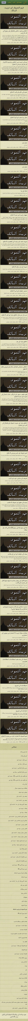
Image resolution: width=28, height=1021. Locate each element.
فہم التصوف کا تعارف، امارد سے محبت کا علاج (14, 736)
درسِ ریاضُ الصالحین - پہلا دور (20, 772)
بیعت (26, 966)
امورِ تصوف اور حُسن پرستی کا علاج (17, 453)
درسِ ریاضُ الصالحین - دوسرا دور (19, 768)
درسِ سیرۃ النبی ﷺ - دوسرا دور (19, 865)
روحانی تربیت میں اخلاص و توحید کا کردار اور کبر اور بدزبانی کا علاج (15, 63)
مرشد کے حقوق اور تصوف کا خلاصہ (17, 502)
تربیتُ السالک (24, 877)
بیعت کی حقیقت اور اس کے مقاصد (17, 554)
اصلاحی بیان (24, 962)
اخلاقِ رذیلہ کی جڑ (22, 341)
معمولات (25, 897)
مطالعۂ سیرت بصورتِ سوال (21, 788)
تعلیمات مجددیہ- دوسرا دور (20, 954)
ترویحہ (25, 994)
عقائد (26, 917)
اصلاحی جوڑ (24, 893)
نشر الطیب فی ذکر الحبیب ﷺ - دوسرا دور (17, 776)
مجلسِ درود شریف (23, 792)
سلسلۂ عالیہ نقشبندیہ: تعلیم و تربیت (19, 934)
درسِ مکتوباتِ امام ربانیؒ (21, 861)
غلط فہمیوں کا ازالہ (22, 938)
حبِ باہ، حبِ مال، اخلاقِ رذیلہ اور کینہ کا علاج (14, 315)
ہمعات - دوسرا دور (23, 808)
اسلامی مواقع (24, 986)
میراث (25, 982)
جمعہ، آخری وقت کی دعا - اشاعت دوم (18, 881)
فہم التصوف (24, 950)
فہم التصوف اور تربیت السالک (20, 909)
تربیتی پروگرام (23, 889)
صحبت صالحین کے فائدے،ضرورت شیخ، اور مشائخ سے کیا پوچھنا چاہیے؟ (15, 608)
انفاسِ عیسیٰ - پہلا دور (22, 829)
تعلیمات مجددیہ (23, 930)
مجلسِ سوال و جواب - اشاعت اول (19, 833)
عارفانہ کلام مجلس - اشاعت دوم (19, 853)
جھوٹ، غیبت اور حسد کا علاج (18, 215)
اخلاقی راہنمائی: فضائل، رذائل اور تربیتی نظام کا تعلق (14, 368)
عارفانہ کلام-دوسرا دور (22, 998)
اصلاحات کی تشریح (21, 711)
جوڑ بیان (24, 143)
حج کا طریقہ (24, 905)
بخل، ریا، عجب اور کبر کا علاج (18, 117)
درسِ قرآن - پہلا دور (22, 764)
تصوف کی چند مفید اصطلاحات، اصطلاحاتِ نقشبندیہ (15, 660)
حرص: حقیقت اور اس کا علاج (18, 291)
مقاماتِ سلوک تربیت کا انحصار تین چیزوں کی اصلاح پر (14, 634)
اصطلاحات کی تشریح (21, 685)
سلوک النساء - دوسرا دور (21, 926)
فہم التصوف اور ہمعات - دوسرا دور (19, 946)
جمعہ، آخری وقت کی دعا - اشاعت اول (18, 804)
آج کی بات (24, 784)
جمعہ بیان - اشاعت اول (21, 796)
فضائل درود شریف (23, 978)
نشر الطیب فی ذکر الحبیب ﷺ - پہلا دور (18, 780)
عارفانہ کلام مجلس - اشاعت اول (19, 1008)
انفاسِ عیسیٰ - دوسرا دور (21, 825)
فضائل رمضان (24, 990)
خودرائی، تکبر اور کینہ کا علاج (18, 92)
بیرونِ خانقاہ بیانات (23, 958)
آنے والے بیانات (24, 756)
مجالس (9, 2)
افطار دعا (25, 942)
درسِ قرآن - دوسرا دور (22, 760)
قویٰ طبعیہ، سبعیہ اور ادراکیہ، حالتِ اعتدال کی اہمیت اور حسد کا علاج (14, 395)
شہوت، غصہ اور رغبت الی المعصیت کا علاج (15, 241)
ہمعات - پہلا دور (23, 812)
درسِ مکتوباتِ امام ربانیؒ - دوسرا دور (19, 857)
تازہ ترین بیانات (23, 752)
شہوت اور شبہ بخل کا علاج (19, 267)
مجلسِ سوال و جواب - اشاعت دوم (19, 837)
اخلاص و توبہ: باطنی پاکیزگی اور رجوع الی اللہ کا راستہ (15, 32)
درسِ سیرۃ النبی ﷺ (22, 869)
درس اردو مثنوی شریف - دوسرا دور (19, 841)
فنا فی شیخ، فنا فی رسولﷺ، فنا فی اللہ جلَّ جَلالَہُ (15, 529)
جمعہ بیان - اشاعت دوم (21, 800)
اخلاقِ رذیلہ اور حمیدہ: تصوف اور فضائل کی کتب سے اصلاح (14, 424)
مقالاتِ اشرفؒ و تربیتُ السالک (20, 873)
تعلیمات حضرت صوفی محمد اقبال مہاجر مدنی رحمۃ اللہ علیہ (14, 1003)
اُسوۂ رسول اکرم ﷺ (22, 913)
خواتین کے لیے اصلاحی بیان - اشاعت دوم (17, 821)
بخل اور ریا (24, 191)
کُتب (14, 2)
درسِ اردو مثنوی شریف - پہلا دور (19, 845)
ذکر (26, 970)
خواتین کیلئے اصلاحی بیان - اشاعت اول (18, 817)
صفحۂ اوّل (19, 2)
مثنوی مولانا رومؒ (23, 849)
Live (3, 2)
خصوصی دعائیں (23, 974)
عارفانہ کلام (24, 901)
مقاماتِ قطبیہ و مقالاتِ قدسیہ (20, 922)
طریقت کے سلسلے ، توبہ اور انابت (18, 478)
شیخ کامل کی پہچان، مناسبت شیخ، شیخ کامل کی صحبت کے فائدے (14, 581)
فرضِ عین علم (24, 885)
